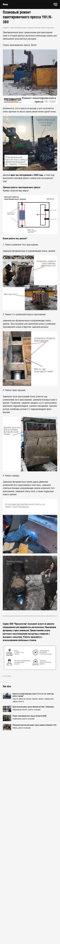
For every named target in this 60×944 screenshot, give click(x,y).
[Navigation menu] (55, 4)
